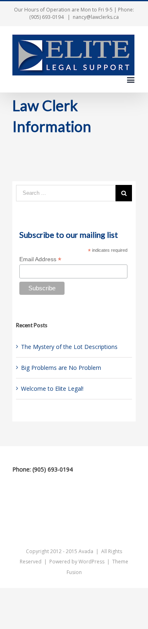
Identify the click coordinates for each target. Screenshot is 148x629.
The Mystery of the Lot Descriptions (69, 347)
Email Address (40, 259)
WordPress (91, 561)
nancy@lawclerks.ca (96, 17)
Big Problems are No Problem (61, 367)
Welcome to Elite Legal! (52, 388)
